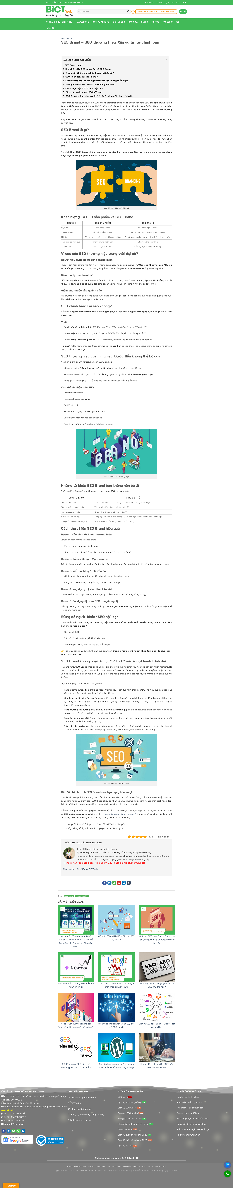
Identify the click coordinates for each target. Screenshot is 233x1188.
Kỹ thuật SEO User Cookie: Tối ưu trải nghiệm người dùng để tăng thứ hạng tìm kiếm (157, 939)
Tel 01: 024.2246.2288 (14, 1113)
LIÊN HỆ (50, 28)
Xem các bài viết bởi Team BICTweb (80, 869)
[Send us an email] (183, 3)
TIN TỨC (155, 22)
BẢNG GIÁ (133, 22)
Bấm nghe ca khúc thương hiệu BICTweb (162, 2)
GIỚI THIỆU (67, 22)
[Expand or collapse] (165, 60)
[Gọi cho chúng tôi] (227, 1175)
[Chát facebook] (227, 1165)
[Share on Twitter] (109, 883)
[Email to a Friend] (114, 883)
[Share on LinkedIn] (124, 883)
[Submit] (128, 11)
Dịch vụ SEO (66, 38)
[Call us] (186, 3)
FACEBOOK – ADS (171, 22)
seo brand (69, 896)
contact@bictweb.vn (14, 1124)
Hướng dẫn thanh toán (76, 1166)
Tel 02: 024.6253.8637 (15, 1117)
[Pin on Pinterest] (119, 883)
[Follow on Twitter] (8, 1131)
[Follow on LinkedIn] (23, 1131)
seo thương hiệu (82, 896)
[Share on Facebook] (104, 883)
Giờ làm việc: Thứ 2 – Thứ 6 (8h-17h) (150, 1166)
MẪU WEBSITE (82, 22)
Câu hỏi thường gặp (96, 1166)
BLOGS (144, 22)
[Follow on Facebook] (181, 3)
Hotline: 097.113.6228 (14, 1120)
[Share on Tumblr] (129, 883)
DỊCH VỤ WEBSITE (100, 22)
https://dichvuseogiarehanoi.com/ (119, 814)
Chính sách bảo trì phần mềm (119, 1166)
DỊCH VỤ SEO (119, 22)
